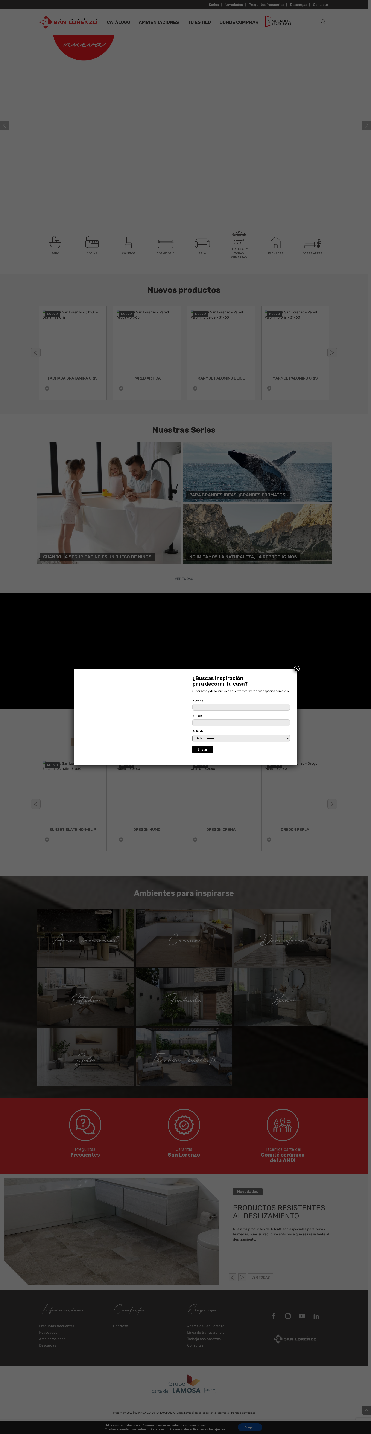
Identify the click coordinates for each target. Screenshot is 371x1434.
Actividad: (199, 731)
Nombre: (198, 700)
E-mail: (197, 716)
